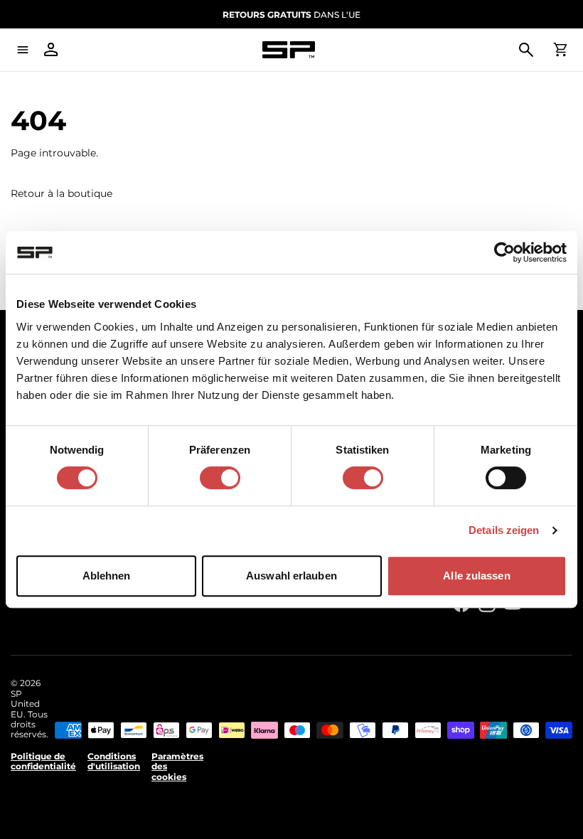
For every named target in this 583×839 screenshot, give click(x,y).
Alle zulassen (476, 576)
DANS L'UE (291, 14)
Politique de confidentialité (43, 761)
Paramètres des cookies (177, 767)
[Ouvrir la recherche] (526, 50)
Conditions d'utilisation (113, 761)
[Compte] (51, 50)
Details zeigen (504, 530)
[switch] (220, 477)
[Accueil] (288, 50)
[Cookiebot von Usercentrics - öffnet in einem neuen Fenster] (504, 252)
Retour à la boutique (61, 194)
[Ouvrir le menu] (23, 50)
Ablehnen (106, 576)
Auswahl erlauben (291, 576)
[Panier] (560, 50)
